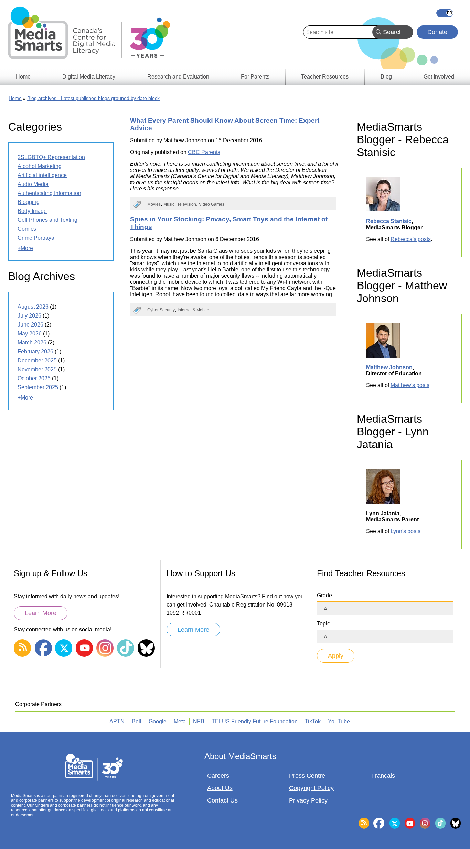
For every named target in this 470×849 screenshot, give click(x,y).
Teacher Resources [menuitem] (325, 77)
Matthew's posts (410, 385)
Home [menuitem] (23, 77)
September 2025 (38, 387)
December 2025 (37, 360)
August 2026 (33, 307)
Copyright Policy (311, 788)
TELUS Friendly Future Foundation (255, 721)
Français (444, 13)
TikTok (313, 721)
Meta (180, 721)
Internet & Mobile (193, 310)
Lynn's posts (405, 531)
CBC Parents (204, 152)
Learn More (40, 613)
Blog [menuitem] (386, 77)
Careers (218, 775)
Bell (136, 721)
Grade (324, 595)
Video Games (211, 204)
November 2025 (37, 369)
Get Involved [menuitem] (439, 77)
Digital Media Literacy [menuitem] (88, 77)
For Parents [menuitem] (255, 77)
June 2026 (30, 325)
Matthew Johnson (389, 367)
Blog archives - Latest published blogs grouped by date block (93, 98)
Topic (323, 624)
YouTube (339, 721)
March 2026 (32, 342)
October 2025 (34, 378)
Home (15, 98)
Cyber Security (161, 310)
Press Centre (307, 775)
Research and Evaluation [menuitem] (178, 77)
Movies (154, 204)
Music (168, 204)
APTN (117, 721)
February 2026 (35, 351)
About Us (220, 788)
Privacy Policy (308, 800)
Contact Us (222, 800)
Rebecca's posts (411, 239)
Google (158, 721)
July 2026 (29, 316)
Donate (437, 32)
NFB (198, 721)
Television (186, 204)
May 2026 (30, 334)
